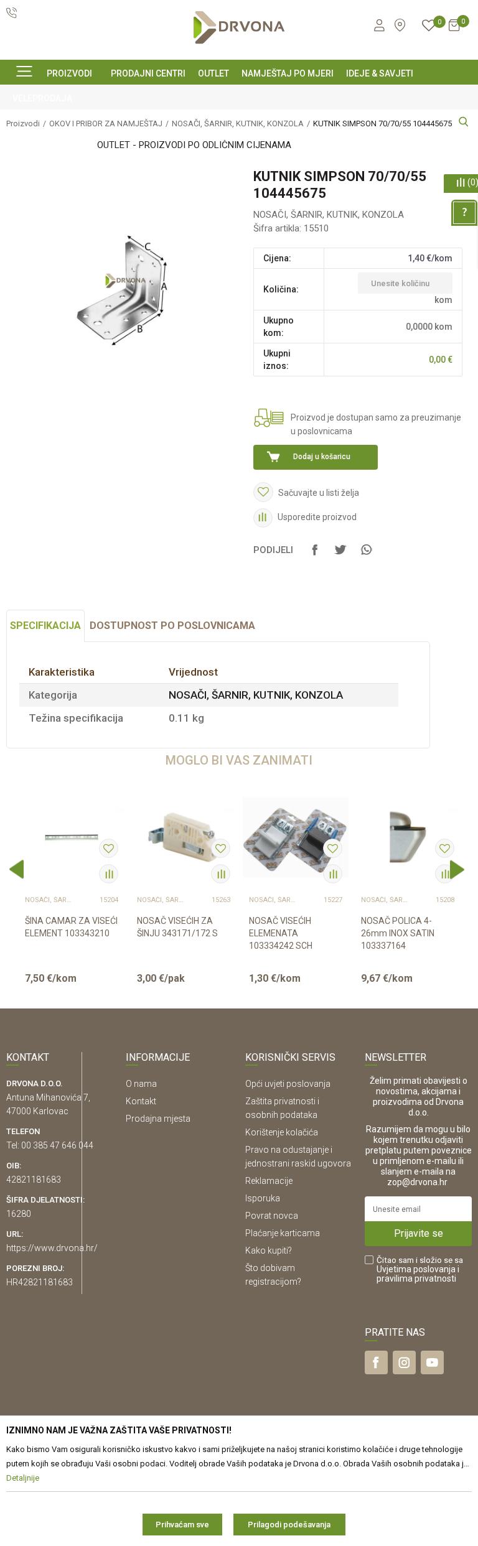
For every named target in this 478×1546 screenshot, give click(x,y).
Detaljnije (70, 988)
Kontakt (141, 1101)
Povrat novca (271, 1216)
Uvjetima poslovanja (416, 1269)
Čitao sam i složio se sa (420, 1269)
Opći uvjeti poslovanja (287, 1084)
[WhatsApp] (366, 555)
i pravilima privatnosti (418, 1273)
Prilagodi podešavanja (289, 1524)
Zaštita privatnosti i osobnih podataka (282, 1108)
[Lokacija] (400, 25)
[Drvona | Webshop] (239, 28)
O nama (141, 1084)
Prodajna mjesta (158, 1119)
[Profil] (378, 27)
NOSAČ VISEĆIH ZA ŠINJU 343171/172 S (177, 927)
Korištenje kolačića (281, 1132)
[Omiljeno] (429, 27)
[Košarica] (454, 30)
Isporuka (262, 1198)
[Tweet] (340, 555)
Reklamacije (269, 1181)
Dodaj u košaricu (321, 456)
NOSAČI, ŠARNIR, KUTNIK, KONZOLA (328, 214)
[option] (72, 890)
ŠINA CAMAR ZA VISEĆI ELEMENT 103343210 (71, 927)
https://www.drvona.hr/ (52, 1248)
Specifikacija (45, 625)
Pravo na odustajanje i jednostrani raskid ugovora (298, 1156)
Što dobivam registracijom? (273, 1275)
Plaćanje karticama (282, 1233)
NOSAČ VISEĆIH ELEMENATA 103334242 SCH (280, 933)
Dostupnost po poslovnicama (172, 625)
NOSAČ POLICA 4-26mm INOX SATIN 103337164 (397, 933)
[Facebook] (315, 555)
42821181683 (33, 1180)
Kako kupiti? (268, 1250)
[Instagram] (404, 1362)
